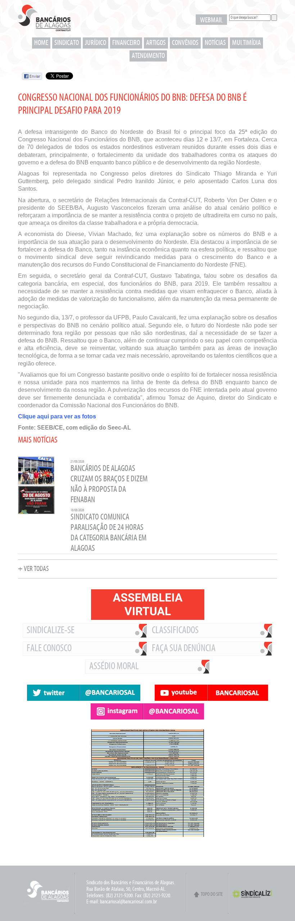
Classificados (175, 631)
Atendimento (148, 56)
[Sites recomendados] (212, 853)
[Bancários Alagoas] (44, 20)
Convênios (185, 43)
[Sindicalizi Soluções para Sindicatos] (254, 897)
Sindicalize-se (50, 631)
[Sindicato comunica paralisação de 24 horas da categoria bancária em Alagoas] (36, 513)
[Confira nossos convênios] (212, 849)
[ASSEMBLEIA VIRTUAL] (147, 604)
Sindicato (66, 43)
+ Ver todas (33, 569)
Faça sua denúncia (183, 649)
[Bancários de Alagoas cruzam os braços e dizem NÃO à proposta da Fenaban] (36, 484)
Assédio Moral (114, 667)
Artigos (156, 43)
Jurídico (95, 43)
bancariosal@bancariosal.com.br (128, 902)
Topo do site (212, 894)
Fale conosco (49, 649)
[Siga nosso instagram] (147, 711)
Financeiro (126, 43)
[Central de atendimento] (212, 856)
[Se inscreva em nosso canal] (211, 693)
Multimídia (246, 43)
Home (41, 43)
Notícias (215, 43)
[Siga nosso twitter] (83, 693)
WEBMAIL (211, 20)
